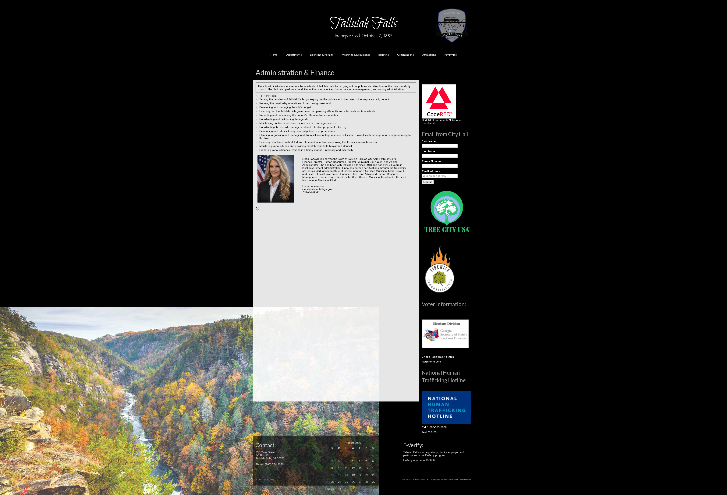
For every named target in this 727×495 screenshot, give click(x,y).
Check (426, 356)
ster (429, 361)
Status (449, 356)
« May (333, 493)
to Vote (436, 361)
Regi (424, 361)
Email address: (431, 171)
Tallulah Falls (363, 23)
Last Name (428, 151)
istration (440, 356)
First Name (429, 141)
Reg (433, 356)
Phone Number (431, 161)
